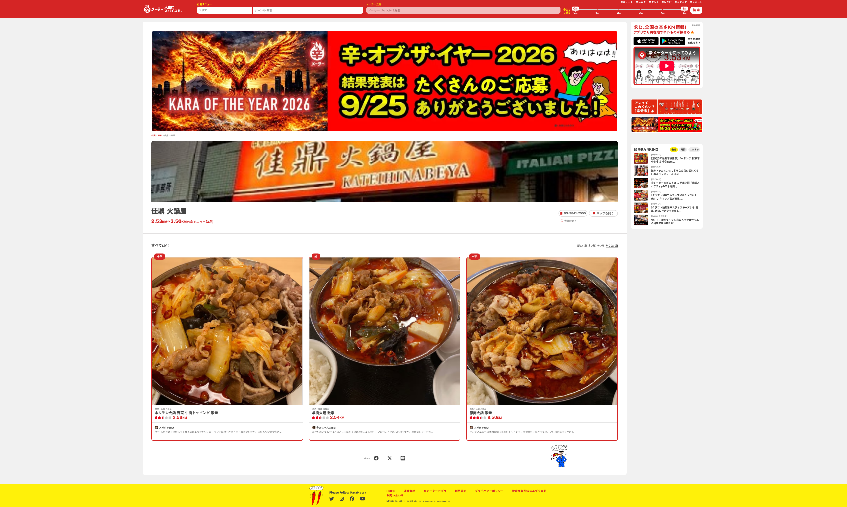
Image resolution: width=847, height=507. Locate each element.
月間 (683, 149)
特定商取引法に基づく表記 (529, 490)
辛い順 (600, 245)
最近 (673, 149)
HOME (390, 490)
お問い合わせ (395, 495)
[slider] (575, 9)
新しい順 (582, 245)
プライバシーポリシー (489, 490)
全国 (153, 135)
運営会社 (409, 490)
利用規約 (460, 490)
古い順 (592, 245)
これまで (694, 149)
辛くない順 (612, 245)
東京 (160, 135)
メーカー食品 (373, 4)
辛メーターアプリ (435, 490)
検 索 (696, 9)
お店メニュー (204, 4)
